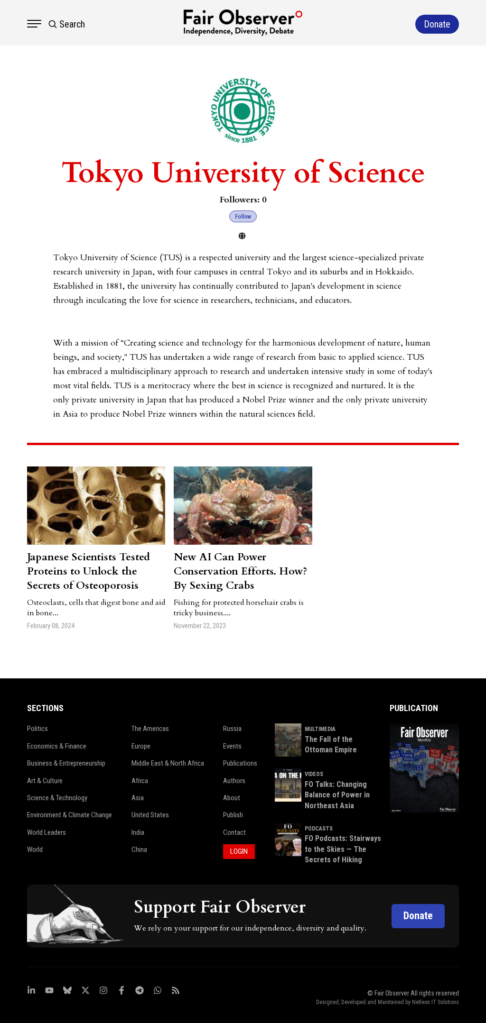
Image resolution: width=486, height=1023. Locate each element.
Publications (240, 763)
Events (232, 746)
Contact (234, 832)
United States (150, 815)
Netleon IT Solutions (435, 1002)
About (231, 798)
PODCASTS (319, 828)
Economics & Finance (56, 746)
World (35, 849)
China (139, 849)
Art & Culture (45, 780)
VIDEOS (314, 774)
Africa (139, 780)
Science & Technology (57, 798)
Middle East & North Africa (167, 763)
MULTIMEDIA (320, 729)
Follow (243, 216)
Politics (37, 728)
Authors (234, 780)
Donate (418, 916)
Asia (137, 798)
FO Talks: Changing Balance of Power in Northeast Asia (337, 795)
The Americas (150, 728)
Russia (232, 728)
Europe (140, 746)
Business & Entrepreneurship (66, 763)
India (137, 832)
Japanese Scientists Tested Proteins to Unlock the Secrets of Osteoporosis (88, 571)
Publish (233, 815)
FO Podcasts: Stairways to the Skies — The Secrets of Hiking (343, 849)
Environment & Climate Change (69, 815)
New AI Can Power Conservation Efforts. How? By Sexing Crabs (240, 571)
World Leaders (46, 832)
